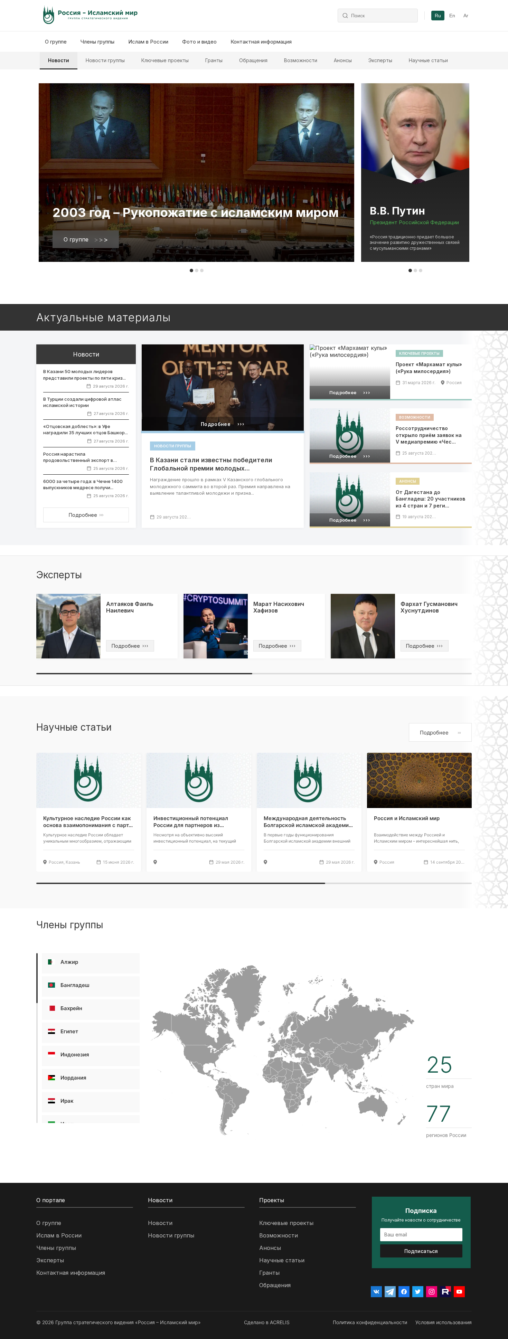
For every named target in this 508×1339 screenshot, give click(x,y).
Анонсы (343, 60)
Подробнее (86, 515)
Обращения (253, 60)
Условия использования (443, 1322)
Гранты (214, 60)
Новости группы (105, 60)
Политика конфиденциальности (370, 1322)
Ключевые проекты (165, 60)
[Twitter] (417, 1291)
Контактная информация (261, 41)
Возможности (300, 60)
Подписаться (421, 1251)
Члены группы (97, 41)
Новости (58, 60)
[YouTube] (459, 1291)
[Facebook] (404, 1291)
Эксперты (380, 60)
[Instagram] (431, 1291)
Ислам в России (148, 41)
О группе (56, 41)
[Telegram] (390, 1291)
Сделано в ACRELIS (267, 1322)
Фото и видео (199, 41)
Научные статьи (428, 60)
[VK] (376, 1291)
